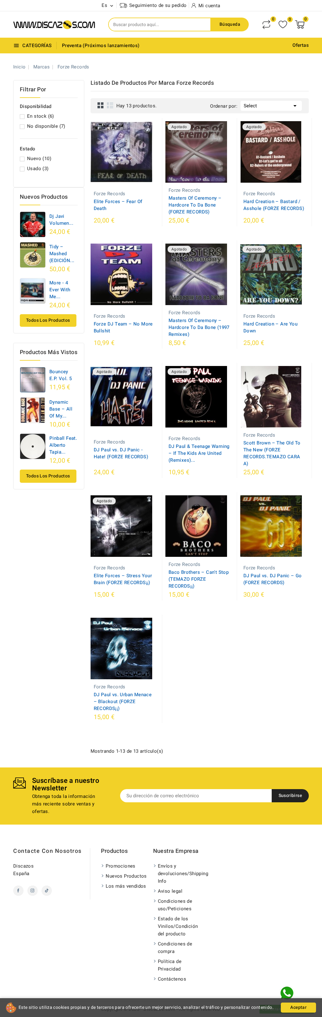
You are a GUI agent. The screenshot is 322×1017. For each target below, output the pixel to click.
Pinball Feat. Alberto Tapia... (63, 445)
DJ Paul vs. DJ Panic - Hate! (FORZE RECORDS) (121, 453)
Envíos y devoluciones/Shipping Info (180, 874)
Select (271, 106)
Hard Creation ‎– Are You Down (270, 327)
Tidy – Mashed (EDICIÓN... (61, 253)
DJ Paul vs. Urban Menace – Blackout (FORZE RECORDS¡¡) (123, 701)
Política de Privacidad (169, 965)
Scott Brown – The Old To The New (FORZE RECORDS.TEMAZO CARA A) (272, 453)
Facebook (18, 890)
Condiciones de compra (175, 947)
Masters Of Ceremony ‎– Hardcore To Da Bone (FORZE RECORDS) (195, 205)
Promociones (120, 866)
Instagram (32, 890)
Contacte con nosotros (47, 851)
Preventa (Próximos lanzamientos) (101, 45)
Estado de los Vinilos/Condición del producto (178, 926)
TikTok (47, 890)
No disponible (46, 126)
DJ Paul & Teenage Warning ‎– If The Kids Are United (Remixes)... (199, 453)
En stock (40, 116)
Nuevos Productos (126, 876)
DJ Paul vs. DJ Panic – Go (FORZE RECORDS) (272, 579)
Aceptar (298, 1007)
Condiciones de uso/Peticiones (175, 905)
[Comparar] (266, 24)
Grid (100, 105)
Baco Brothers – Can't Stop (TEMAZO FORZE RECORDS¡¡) (199, 579)
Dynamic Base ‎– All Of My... (60, 409)
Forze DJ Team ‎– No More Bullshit (123, 327)
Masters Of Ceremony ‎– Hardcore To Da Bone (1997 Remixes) (199, 327)
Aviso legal (170, 891)
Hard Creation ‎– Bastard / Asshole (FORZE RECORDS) (273, 205)
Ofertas (300, 45)
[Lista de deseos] (283, 24)
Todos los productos (48, 320)
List (110, 105)
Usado (38, 168)
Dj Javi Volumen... (61, 220)
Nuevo (39, 158)
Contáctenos (172, 979)
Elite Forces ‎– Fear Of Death (118, 205)
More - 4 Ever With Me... (59, 289)
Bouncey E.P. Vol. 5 (60, 375)
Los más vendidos (126, 886)
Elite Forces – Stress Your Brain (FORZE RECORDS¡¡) (123, 579)
